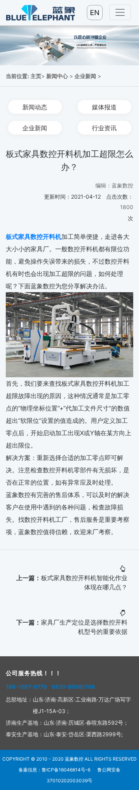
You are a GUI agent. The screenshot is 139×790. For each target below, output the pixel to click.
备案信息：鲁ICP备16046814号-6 (54, 770)
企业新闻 (85, 76)
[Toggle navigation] (120, 12)
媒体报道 (104, 107)
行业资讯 (104, 127)
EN (95, 13)
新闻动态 (34, 107)
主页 (36, 76)
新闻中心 (57, 76)
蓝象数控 (74, 759)
